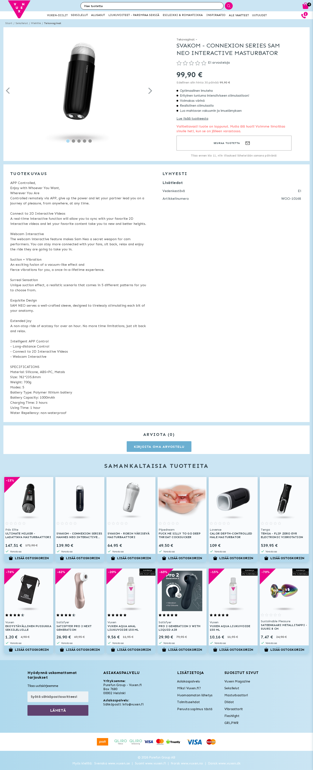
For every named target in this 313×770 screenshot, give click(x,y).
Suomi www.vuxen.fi (150, 763)
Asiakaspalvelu (188, 681)
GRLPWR (231, 723)
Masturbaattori (236, 695)
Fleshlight (231, 716)
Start (8, 23)
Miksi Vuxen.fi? (189, 688)
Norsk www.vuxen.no (187, 763)
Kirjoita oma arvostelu (159, 447)
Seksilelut (22, 23)
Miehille (36, 23)
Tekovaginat (52, 23)
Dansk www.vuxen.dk (224, 763)
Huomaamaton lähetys (195, 695)
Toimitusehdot (188, 702)
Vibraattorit (233, 709)
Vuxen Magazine (237, 681)
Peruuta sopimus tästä (194, 709)
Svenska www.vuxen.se (112, 763)
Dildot (229, 702)
